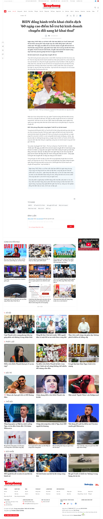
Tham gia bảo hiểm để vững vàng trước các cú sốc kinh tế (63, 300)
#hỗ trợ (48, 208)
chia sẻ (67, 15)
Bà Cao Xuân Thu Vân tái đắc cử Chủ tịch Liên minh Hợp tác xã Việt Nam (14, 259)
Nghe (2, 42)
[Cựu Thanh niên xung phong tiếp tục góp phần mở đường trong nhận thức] (19, 324)
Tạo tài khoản (39, 218)
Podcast (38, 489)
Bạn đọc (69, 494)
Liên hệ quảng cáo (28, 500)
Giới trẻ (41, 11)
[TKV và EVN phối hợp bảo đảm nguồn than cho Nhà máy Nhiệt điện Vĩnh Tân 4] (64, 271)
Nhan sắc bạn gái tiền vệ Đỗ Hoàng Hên (19, 396)
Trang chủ (5, 11)
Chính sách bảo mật (86, 500)
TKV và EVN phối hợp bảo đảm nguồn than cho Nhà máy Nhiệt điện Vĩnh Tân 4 (64, 280)
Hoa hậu (88, 11)
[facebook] (95, 1)
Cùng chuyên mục (12, 242)
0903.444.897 (46, 501)
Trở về (2, 58)
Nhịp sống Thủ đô (8, 496)
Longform (49, 489)
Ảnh (26, 489)
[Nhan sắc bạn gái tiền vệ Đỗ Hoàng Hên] (19, 384)
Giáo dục (77, 11)
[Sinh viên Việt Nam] (88, 485)
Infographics (60, 489)
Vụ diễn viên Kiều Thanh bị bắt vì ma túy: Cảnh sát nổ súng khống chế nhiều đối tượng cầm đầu (51, 366)
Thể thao (53, 11)
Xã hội (9, 11)
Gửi (71, 226)
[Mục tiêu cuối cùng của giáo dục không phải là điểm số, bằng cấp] (83, 324)
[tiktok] (68, 504)
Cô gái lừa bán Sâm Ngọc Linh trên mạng (82, 365)
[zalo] (72, 503)
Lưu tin (2, 50)
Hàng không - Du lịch (82, 494)
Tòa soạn (72, 1)
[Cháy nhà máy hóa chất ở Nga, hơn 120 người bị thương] (51, 413)
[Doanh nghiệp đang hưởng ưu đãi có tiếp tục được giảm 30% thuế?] (40, 251)
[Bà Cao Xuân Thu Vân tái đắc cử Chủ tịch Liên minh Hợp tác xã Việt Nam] (15, 251)
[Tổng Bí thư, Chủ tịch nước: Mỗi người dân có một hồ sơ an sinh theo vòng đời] (51, 324)
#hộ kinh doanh (63, 205)
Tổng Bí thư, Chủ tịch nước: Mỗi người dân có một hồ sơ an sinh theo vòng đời (51, 336)
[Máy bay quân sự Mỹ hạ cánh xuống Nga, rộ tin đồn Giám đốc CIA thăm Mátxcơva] (19, 413)
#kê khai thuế (32, 208)
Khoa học (83, 11)
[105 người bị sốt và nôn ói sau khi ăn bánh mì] (19, 463)
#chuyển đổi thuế (52, 205)
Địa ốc (25, 11)
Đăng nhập (30, 218)
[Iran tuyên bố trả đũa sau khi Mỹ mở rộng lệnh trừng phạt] (39, 437)
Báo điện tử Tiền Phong (51, 5)
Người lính (58, 11)
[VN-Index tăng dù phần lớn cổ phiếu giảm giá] (15, 271)
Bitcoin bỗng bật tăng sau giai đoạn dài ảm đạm (63, 446)
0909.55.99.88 (27, 501)
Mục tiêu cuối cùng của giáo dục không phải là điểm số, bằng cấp (83, 336)
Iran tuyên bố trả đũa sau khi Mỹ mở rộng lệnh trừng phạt (39, 446)
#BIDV (30, 205)
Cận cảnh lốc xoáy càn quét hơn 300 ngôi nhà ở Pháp (87, 446)
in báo (73, 15)
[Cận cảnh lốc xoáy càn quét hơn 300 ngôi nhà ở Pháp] (88, 437)
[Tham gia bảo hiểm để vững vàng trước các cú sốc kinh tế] (64, 291)
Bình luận (2, 54)
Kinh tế (14, 11)
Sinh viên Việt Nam (55, 1)
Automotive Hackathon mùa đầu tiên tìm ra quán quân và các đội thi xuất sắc (39, 280)
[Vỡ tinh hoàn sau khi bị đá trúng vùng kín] (51, 463)
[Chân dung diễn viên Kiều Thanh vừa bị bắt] (51, 384)
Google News (80, 15)
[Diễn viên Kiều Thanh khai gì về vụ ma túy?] (19, 353)
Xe (63, 11)
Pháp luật (47, 11)
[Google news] (76, 503)
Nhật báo (17, 489)
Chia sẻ (2, 46)
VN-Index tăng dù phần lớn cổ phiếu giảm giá (14, 280)
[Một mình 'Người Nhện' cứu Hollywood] (83, 384)
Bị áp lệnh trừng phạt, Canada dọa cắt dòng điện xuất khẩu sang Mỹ (14, 446)
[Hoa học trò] (97, 485)
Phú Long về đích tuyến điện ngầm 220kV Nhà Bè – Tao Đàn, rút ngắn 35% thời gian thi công (63, 260)
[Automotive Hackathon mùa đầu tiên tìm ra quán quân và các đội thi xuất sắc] (40, 271)
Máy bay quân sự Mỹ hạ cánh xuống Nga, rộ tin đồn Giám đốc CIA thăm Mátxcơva (18, 426)
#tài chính (41, 208)
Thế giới (36, 11)
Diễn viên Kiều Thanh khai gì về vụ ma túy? (19, 365)
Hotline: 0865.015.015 (31, 1)
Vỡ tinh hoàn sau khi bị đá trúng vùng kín (50, 475)
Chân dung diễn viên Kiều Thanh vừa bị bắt (50, 396)
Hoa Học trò (65, 1)
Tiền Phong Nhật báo (43, 1)
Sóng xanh (19, 11)
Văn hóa (67, 11)
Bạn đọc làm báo (12, 515)
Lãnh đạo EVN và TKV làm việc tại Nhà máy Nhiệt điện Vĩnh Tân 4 (15, 300)
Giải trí (71, 11)
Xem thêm (98, 11)
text (70, 15)
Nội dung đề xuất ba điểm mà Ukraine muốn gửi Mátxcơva (83, 425)
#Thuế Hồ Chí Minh (39, 205)
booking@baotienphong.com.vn (31, 503)
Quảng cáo (79, 1)
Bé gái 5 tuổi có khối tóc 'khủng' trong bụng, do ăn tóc (83, 475)
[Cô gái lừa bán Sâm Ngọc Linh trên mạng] (83, 353)
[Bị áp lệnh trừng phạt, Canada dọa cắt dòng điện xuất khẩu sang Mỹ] (15, 437)
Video (93, 11)
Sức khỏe (30, 11)
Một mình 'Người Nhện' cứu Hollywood (83, 395)
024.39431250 (9, 504)
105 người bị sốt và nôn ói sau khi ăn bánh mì (18, 475)
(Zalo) (33, 501)
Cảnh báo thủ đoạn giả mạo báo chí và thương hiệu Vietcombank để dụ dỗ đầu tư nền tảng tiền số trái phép (40, 300)
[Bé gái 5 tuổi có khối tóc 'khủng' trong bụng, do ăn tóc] (83, 463)
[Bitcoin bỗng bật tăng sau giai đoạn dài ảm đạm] (64, 437)
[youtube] (98, 1)
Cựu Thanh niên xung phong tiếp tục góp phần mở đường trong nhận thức (18, 336)
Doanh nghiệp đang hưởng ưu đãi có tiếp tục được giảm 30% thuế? (39, 259)
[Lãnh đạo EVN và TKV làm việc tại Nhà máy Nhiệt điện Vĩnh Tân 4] (15, 291)
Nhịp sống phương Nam (20, 496)
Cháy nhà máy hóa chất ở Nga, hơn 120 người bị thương (51, 425)
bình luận (77, 15)
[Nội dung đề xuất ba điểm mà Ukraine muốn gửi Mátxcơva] (83, 413)
